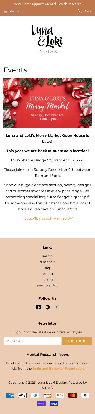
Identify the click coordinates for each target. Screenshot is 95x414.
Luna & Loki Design (52, 382)
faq (47, 268)
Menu (14, 11)
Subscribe (76, 341)
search (47, 256)
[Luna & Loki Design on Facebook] (38, 308)
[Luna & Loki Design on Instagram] (57, 308)
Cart (88, 11)
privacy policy (47, 285)
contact (47, 279)
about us (47, 273)
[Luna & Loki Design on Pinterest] (47, 308)
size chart (47, 262)
